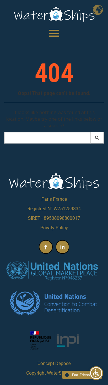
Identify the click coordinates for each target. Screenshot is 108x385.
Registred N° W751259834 (54, 208)
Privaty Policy (54, 227)
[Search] (97, 138)
